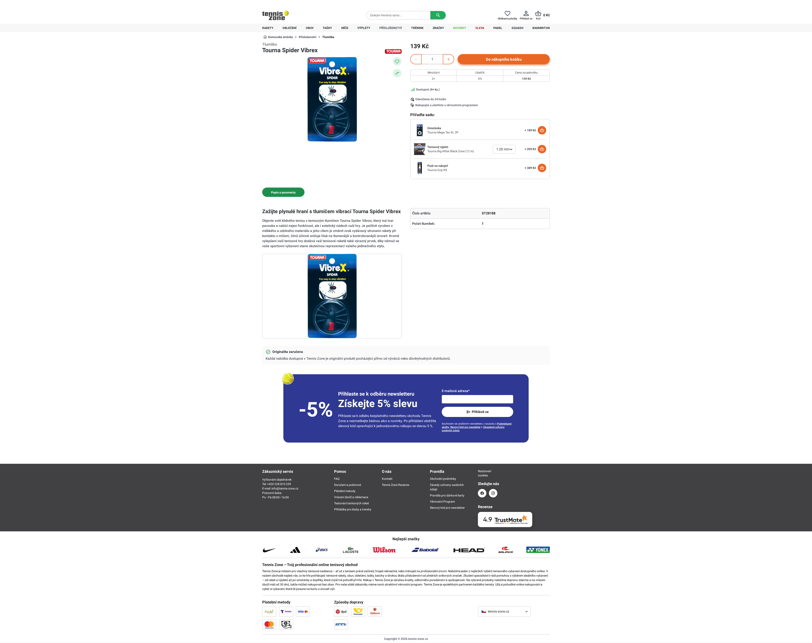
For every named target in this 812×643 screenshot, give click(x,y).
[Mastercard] (269, 624)
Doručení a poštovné (347, 485)
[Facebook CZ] (482, 493)
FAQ (337, 478)
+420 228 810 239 (289, 3)
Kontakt (387, 478)
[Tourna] (393, 51)
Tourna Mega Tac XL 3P (442, 132)
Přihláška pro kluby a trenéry (352, 509)
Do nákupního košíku (504, 59)
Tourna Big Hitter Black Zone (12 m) (450, 151)
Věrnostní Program (442, 501)
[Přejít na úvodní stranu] (275, 15)
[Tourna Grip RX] (420, 167)
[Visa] (303, 611)
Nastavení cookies (482, 473)
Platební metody (344, 491)
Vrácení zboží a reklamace (351, 497)
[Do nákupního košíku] (542, 130)
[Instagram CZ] (493, 493)
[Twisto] (286, 611)
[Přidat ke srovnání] (397, 73)
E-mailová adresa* (456, 391)
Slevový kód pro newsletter (465, 427)
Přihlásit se (480, 412)
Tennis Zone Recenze (395, 485)
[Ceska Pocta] (358, 611)
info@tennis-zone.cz (285, 488)
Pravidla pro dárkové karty (447, 495)
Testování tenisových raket (351, 503)
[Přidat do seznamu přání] (397, 61)
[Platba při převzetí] (286, 624)
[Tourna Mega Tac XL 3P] (420, 130)
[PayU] (269, 611)
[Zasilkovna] (375, 611)
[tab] (283, 192)
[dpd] (341, 611)
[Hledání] (438, 15)
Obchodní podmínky (443, 478)
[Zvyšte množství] (448, 59)
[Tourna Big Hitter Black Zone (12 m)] (420, 149)
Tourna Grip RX (437, 170)
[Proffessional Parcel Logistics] (341, 624)
